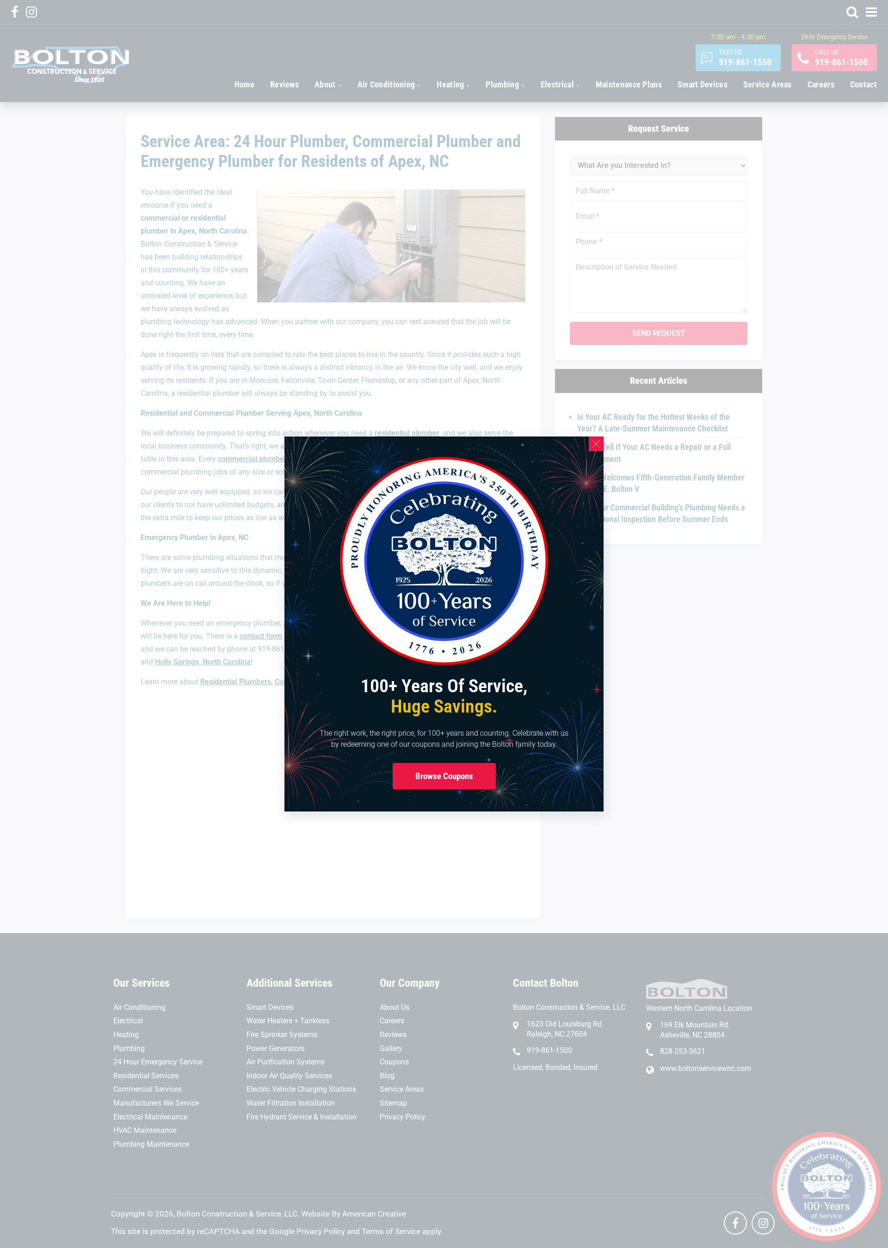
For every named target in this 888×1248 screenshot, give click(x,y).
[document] (444, 624)
